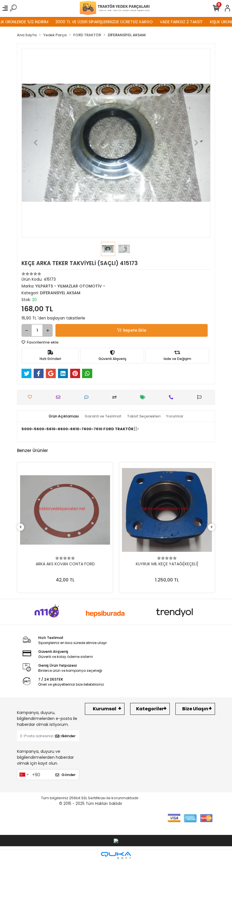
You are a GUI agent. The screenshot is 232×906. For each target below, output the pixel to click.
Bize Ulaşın (195, 708)
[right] (211, 527)
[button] (36, 142)
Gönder (68, 736)
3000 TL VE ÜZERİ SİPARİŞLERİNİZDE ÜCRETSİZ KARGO (92, 22)
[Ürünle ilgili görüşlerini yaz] (88, 397)
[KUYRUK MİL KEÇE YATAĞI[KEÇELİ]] (167, 510)
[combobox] (23, 774)
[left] (20, 527)
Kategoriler (150, 708)
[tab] (64, 416)
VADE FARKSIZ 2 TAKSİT (170, 22)
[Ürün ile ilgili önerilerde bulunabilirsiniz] (201, 397)
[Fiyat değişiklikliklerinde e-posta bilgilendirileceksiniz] (144, 397)
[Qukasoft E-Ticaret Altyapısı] (116, 855)
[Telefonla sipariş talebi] (172, 397)
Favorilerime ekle (42, 342)
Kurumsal (104, 708)
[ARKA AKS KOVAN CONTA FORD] (65, 510)
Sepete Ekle (134, 330)
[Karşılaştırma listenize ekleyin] (116, 397)
